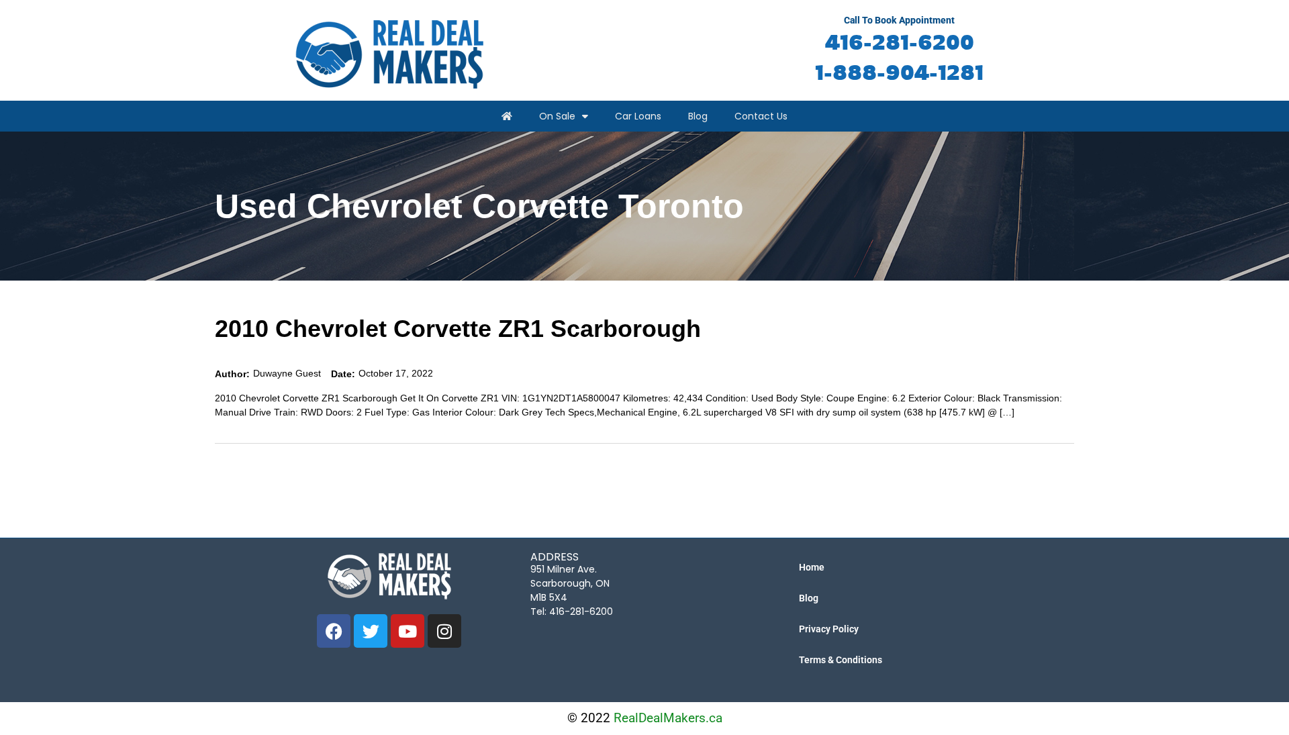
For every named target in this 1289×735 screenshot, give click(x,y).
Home (811, 567)
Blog (698, 116)
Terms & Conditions (840, 659)
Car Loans (638, 116)
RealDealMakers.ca (668, 718)
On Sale (557, 116)
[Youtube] (407, 631)
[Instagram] (444, 631)
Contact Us (760, 116)
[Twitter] (370, 631)
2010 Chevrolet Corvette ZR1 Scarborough (458, 328)
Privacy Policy (829, 629)
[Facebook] (333, 631)
